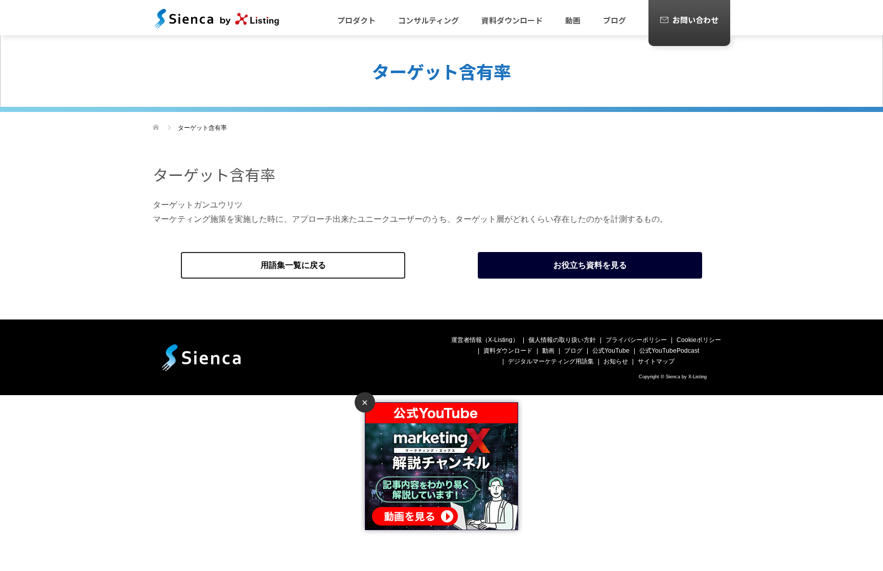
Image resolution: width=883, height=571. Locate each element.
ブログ (614, 20)
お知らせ (615, 361)
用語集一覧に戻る (293, 265)
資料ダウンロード (512, 20)
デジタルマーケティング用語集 (551, 361)
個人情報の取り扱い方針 (562, 340)
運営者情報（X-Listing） (485, 340)
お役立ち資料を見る (590, 265)
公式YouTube (611, 350)
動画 (572, 20)
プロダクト (356, 20)
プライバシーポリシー (636, 340)
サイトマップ (656, 361)
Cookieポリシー (699, 340)
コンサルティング (428, 20)
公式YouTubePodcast (669, 350)
